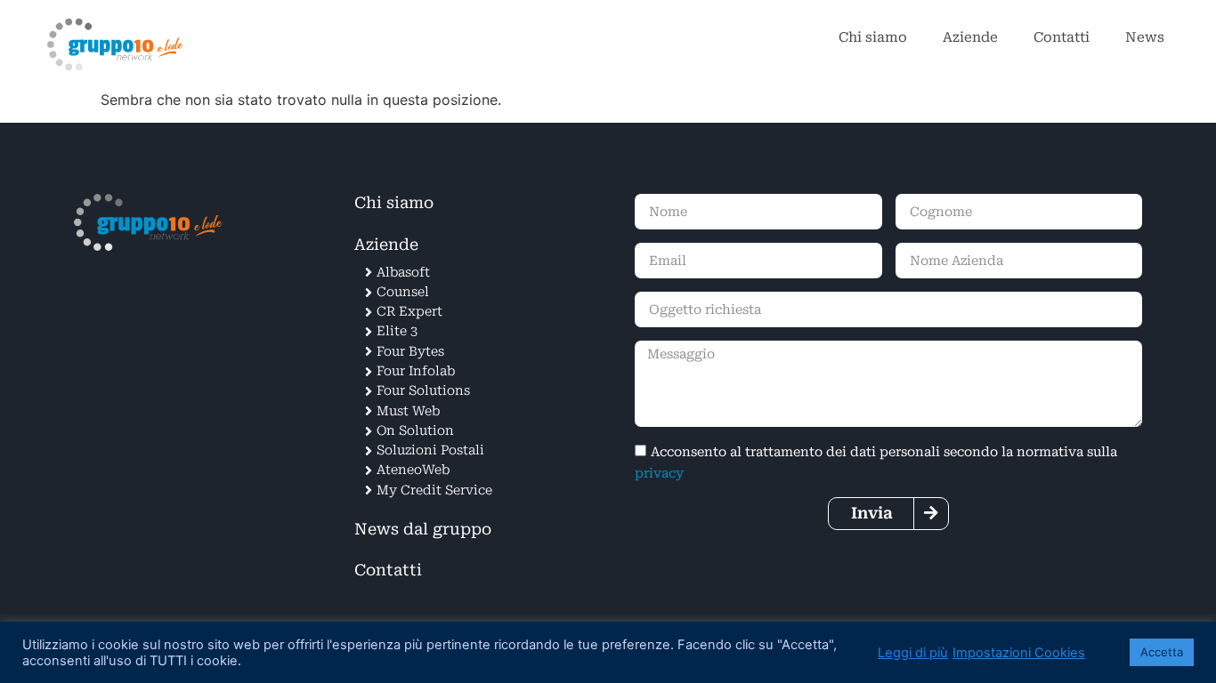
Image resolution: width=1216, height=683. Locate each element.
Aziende (970, 37)
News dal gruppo (422, 529)
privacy (659, 473)
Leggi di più (913, 653)
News (1144, 37)
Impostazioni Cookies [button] (1019, 653)
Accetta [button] (1161, 652)
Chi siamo (873, 37)
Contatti (1062, 37)
